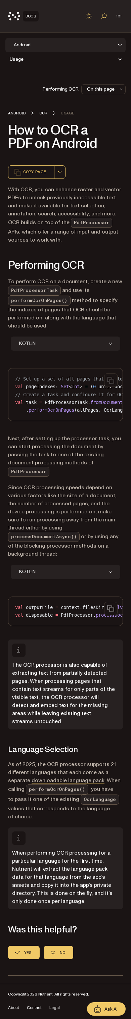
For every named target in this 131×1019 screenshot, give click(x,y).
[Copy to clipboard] (111, 380)
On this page (101, 89)
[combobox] (60, 172)
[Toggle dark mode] (89, 16)
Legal (54, 1008)
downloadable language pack (68, 780)
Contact (34, 1008)
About (13, 1008)
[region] (65, 394)
